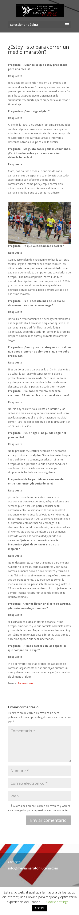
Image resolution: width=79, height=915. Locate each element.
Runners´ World (27, 683)
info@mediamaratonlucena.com (33, 868)
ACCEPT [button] (39, 908)
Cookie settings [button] (57, 902)
